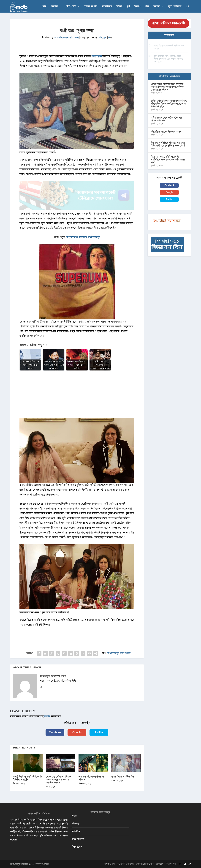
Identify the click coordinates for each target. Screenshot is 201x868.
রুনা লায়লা (125, 653)
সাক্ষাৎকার (107, 6)
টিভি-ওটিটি (71, 6)
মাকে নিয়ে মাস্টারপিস (122, 776)
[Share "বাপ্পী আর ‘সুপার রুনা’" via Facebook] (39, 653)
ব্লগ (128, 6)
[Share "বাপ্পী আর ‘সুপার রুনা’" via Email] (89, 653)
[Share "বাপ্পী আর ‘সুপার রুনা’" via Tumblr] (58, 653)
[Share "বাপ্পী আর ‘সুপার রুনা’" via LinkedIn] (70, 653)
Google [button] (76, 732)
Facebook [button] (55, 732)
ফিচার (74, 815)
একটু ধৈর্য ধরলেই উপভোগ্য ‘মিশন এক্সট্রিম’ (27, 778)
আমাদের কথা (109, 864)
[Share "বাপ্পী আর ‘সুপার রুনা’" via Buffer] (77, 653)
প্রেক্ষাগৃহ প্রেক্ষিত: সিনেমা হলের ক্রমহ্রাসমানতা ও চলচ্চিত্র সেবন (59, 779)
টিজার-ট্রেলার (77, 846)
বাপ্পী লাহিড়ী (113, 653)
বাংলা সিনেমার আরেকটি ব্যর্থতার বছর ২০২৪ (169, 47)
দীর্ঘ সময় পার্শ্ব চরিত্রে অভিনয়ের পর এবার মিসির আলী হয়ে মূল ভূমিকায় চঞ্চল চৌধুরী (168, 144)
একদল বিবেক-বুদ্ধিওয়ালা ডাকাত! (91, 778)
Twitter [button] (99, 732)
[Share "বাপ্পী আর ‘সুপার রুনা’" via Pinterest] (64, 653)
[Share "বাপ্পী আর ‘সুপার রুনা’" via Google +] (52, 653)
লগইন (47, 716)
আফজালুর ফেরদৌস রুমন (66, 37)
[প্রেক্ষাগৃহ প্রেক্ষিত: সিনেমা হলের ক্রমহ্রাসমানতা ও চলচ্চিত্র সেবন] (60, 763)
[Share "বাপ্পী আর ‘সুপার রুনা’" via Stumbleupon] (83, 653)
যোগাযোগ (159, 864)
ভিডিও (137, 6)
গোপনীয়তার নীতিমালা (144, 864)
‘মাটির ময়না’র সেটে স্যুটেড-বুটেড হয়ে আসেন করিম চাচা (166, 119)
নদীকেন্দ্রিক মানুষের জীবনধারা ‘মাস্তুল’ (166, 131)
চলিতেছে (75, 823)
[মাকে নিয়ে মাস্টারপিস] (126, 763)
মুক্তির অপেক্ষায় (78, 839)
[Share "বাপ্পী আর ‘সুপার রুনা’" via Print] (95, 653)
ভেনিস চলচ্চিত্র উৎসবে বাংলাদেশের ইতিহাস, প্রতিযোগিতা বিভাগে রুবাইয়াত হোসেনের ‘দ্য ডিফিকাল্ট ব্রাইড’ (169, 103)
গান (147, 6)
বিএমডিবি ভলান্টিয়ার (125, 864)
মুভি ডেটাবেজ (174, 6)
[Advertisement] (76, 396)
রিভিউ (119, 6)
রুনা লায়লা (96, 56)
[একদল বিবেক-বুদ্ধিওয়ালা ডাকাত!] (93, 763)
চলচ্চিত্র (54, 6)
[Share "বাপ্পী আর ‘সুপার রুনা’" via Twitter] (45, 653)
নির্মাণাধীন (76, 831)
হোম (44, 6)
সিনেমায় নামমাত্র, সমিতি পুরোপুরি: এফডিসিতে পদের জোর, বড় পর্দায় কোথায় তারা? (168, 159)
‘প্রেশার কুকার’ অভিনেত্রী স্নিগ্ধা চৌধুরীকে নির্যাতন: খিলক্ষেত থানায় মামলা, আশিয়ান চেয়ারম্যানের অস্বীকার (167, 87)
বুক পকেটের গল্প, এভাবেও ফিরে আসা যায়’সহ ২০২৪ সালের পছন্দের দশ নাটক (168, 59)
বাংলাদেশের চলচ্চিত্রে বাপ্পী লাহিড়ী (83, 237)
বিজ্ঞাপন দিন (171, 864)
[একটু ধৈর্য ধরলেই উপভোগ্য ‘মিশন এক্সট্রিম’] (28, 763)
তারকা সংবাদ (90, 6)
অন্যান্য (156, 6)
